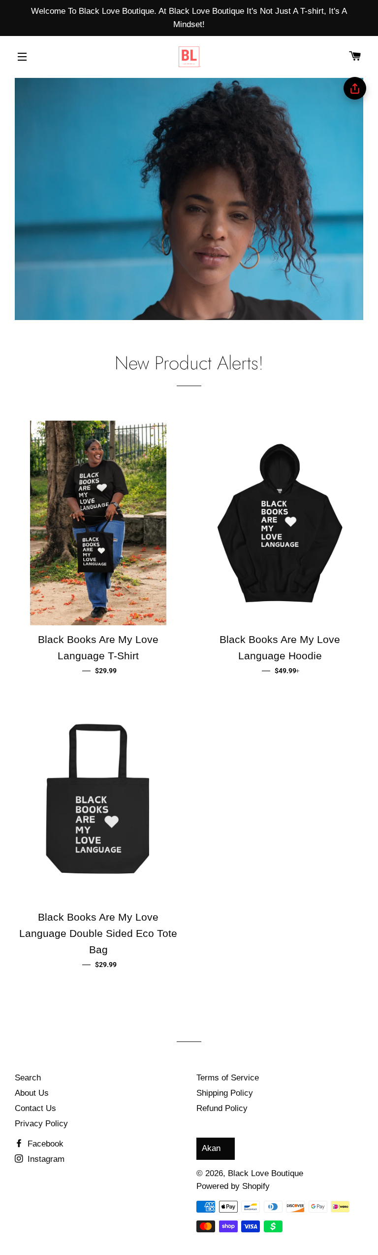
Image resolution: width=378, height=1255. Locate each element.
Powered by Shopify (233, 1186)
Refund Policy (222, 1108)
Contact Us (35, 1108)
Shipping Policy (224, 1093)
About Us (32, 1093)
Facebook (44, 1143)
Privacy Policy (41, 1123)
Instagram (44, 1159)
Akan (211, 1148)
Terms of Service (227, 1077)
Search (28, 1077)
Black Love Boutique (265, 1173)
